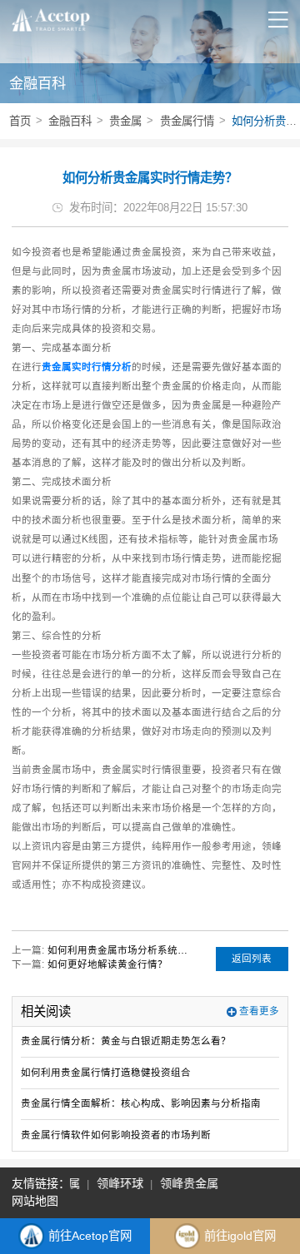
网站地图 (35, 1200)
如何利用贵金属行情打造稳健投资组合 (106, 1073)
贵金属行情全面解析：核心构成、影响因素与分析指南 (141, 1103)
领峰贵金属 (187, 1183)
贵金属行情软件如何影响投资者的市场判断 (116, 1135)
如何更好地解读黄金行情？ (108, 964)
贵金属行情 (187, 121)
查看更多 (259, 1011)
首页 (20, 121)
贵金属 (125, 121)
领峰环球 (118, 1183)
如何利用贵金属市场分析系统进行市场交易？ (118, 950)
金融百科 (70, 121)
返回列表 (252, 959)
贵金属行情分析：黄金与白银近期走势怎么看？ (126, 1041)
